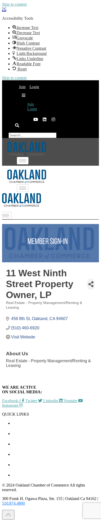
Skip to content (14, 4)
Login (32, 109)
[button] (4, 9)
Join (22, 87)
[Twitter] (27, 119)
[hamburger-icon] (32, 84)
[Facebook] (18, 119)
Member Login (56, 454)
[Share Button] (91, 284)
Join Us (55, 464)
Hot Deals (56, 443)
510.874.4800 (13, 503)
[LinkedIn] (36, 119)
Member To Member (55, 433)
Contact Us (55, 475)
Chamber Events (56, 423)
